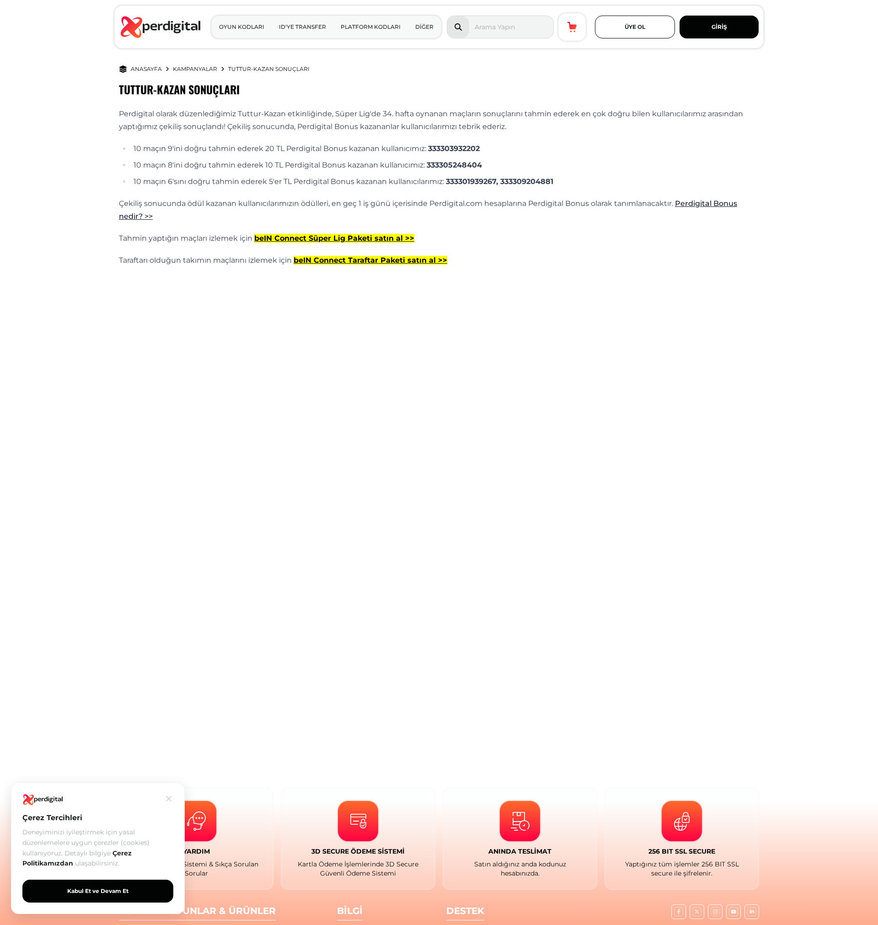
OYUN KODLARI (241, 26)
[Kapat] (169, 798)
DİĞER (424, 26)
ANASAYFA (146, 68)
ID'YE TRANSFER (302, 26)
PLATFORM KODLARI (371, 26)
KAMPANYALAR (195, 68)
